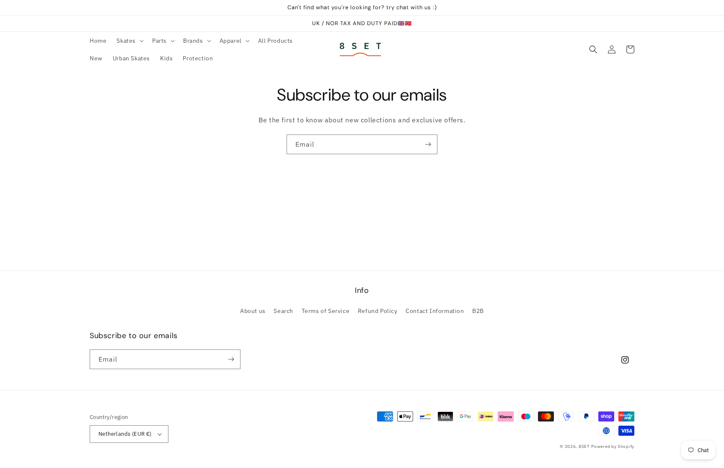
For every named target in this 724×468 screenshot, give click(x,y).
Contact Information (435, 311)
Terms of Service (326, 311)
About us (253, 311)
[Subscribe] (428, 144)
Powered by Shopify (612, 446)
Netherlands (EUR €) (125, 433)
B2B (478, 311)
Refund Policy (378, 311)
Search (283, 311)
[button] (129, 40)
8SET (584, 446)
